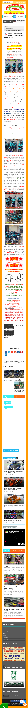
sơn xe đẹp (11, 54)
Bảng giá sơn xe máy (14, 262)
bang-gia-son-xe (9, 325)
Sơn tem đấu (17, 308)
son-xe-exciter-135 (9, 328)
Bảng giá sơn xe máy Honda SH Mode (13, 566)
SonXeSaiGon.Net (13, 301)
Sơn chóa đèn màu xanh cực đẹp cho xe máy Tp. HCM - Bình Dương (13, 472)
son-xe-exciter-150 (9, 330)
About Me (5, 629)
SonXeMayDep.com (14, 303)
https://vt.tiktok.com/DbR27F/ (14, 298)
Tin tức (4, 635)
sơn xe (19, 311)
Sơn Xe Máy (10, 191)
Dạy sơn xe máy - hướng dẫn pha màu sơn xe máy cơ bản (13, 587)
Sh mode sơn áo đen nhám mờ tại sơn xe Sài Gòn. (14, 609)
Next (22, 679)
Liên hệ (4, 633)
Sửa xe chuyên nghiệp (12, 314)
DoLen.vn (20, 305)
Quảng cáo (5, 637)
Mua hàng (5, 631)
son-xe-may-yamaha (9, 333)
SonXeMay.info (14, 306)
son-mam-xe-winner (9, 326)
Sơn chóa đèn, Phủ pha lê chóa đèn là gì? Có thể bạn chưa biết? (13, 488)
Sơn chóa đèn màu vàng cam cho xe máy (14, 505)
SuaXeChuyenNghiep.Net (11, 305)
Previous (5, 679)
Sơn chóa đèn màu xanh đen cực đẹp (13, 520)
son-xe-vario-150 (9, 28)
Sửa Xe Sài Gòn (14, 284)
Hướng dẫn (5, 639)
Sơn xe (17, 55)
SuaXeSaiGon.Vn (16, 300)
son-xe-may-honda (9, 332)
